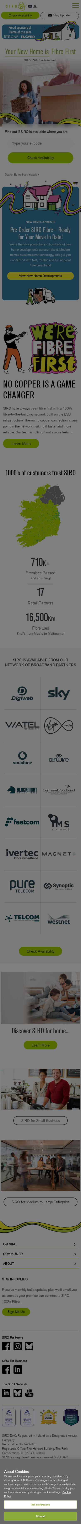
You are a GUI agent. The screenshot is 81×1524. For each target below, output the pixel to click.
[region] (40, 1491)
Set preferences (40, 1504)
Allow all (40, 1516)
